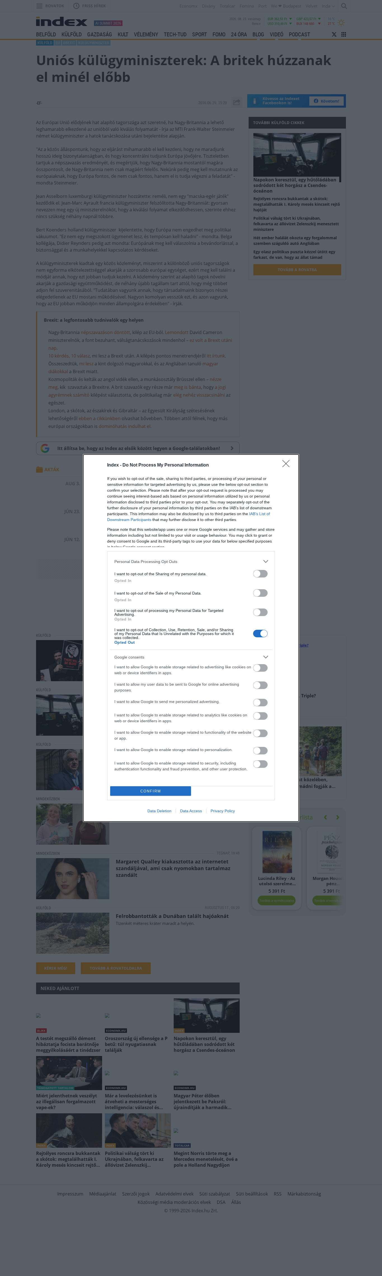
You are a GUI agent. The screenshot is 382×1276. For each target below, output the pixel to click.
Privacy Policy (223, 811)
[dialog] (191, 638)
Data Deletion (159, 811)
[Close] (287, 465)
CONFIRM (150, 791)
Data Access (191, 811)
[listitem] (191, 561)
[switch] (260, 573)
